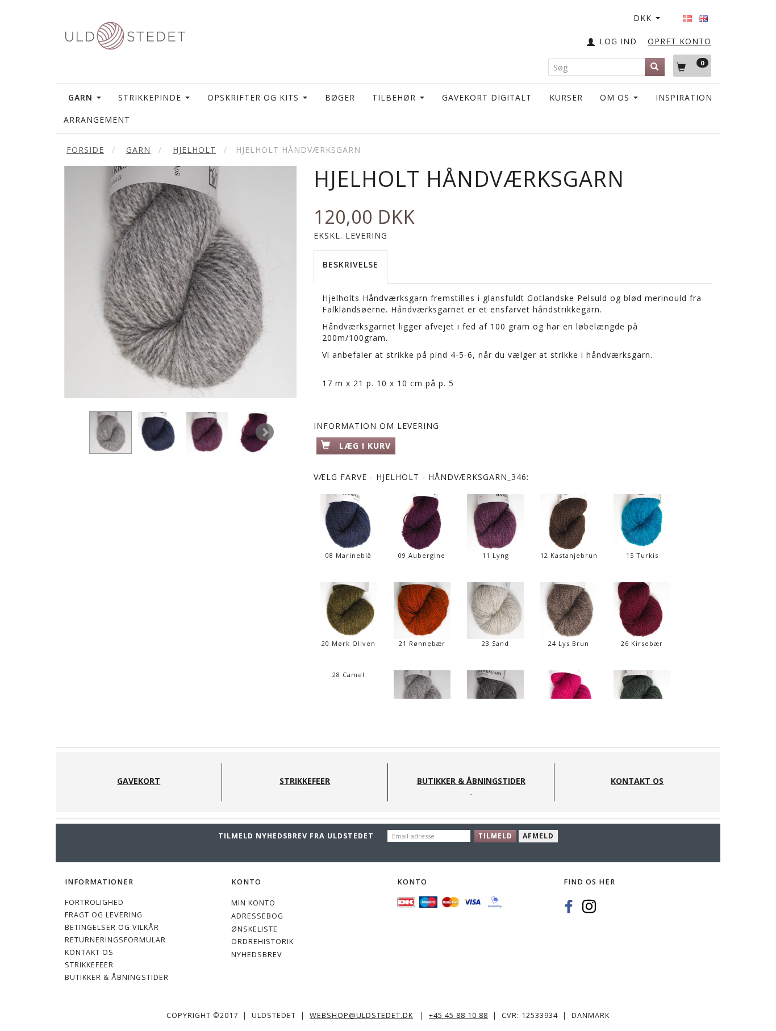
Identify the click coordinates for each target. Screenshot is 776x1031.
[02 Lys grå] (180, 282)
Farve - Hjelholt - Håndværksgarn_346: (421, 476)
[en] (703, 14)
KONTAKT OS (89, 952)
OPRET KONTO (679, 41)
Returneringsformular (115, 940)
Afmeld (538, 836)
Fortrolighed (94, 902)
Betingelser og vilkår (112, 927)
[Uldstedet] (125, 33)
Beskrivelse (350, 264)
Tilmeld (495, 836)
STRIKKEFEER (89, 965)
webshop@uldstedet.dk (361, 1015)
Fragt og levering (104, 915)
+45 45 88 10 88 (458, 1015)
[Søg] (655, 67)
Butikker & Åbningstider (117, 977)
